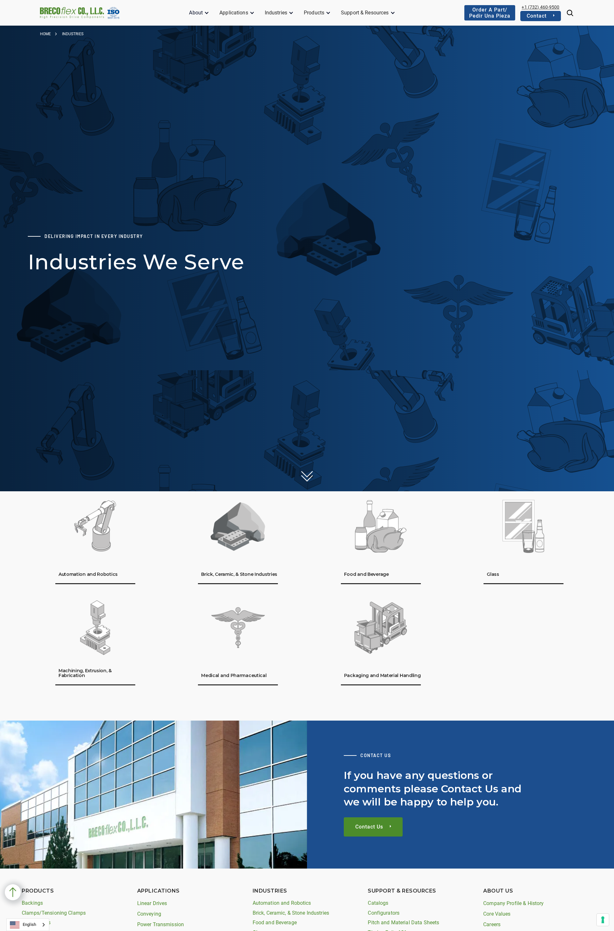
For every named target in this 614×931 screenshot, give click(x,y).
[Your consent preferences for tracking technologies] (603, 920)
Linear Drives (152, 903)
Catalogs (378, 903)
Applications (233, 13)
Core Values (496, 914)
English (29, 924)
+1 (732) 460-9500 (540, 7)
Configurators (383, 913)
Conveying (149, 914)
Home (45, 34)
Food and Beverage (275, 922)
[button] (199, 12)
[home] (72, 12)
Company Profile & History (513, 903)
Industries (276, 13)
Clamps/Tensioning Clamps (54, 913)
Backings (32, 903)
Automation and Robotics (282, 903)
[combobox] (27, 925)
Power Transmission (160, 924)
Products (314, 13)
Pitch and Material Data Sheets (403, 922)
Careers (491, 924)
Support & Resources (365, 13)
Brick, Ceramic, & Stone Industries (291, 913)
